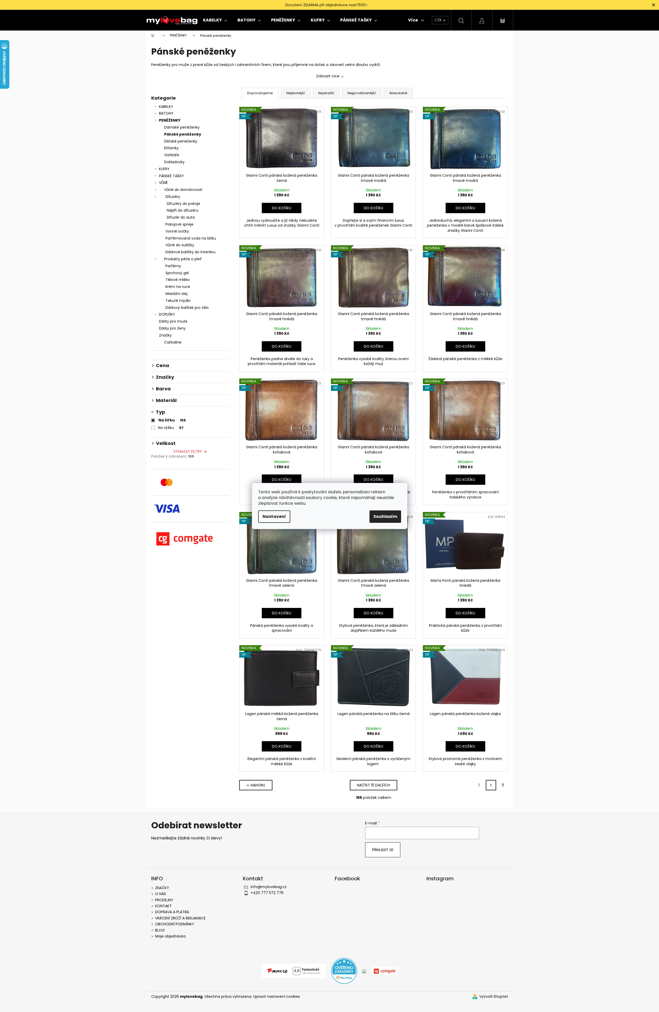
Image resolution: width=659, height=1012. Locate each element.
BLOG (160, 930)
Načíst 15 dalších (373, 785)
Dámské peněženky (182, 127)
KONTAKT (163, 906)
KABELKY (166, 106)
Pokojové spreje (179, 224)
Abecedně (398, 93)
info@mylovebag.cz (269, 886)
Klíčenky (171, 148)
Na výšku (171, 427)
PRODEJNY (164, 900)
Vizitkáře (171, 155)
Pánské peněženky (182, 134)
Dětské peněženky (180, 141)
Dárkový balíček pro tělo (187, 307)
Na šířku (172, 420)
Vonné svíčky (177, 231)
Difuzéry (172, 196)
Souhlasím (385, 516)
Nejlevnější (295, 93)
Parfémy (173, 266)
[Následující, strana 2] (491, 785)
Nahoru (258, 785)
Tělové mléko (177, 279)
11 (503, 785)
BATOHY (166, 113)
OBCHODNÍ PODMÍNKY (174, 924)
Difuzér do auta (181, 217)
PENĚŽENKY (169, 120)
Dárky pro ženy (172, 328)
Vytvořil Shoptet (493, 996)
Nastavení (274, 516)
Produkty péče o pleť (183, 259)
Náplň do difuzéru (182, 210)
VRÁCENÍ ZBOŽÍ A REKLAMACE (180, 918)
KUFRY (164, 169)
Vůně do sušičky (179, 245)
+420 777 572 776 (267, 892)
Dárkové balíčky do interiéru (190, 252)
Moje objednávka (170, 936)
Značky (165, 335)
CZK (439, 20)
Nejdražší (326, 93)
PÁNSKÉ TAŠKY (171, 175)
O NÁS (160, 893)
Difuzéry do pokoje (183, 203)
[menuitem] (215, 20)
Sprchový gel (177, 273)
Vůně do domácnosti (183, 189)
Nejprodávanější (361, 93)
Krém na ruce (177, 286)
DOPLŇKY (167, 314)
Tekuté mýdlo (178, 300)
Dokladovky (174, 162)
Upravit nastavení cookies (276, 996)
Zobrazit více (327, 76)
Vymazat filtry (187, 451)
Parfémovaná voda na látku (190, 238)
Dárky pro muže (173, 321)
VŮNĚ (163, 182)
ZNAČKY (162, 887)
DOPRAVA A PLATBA (172, 911)
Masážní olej (176, 293)
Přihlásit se (382, 849)
